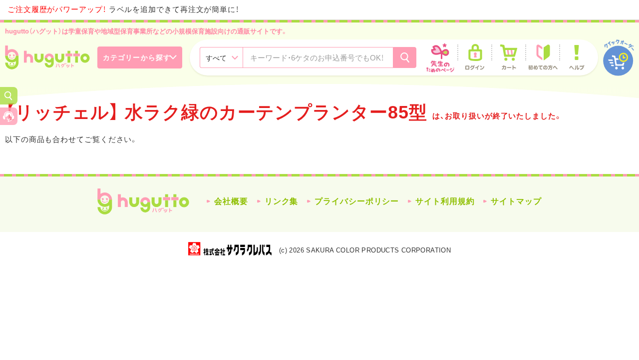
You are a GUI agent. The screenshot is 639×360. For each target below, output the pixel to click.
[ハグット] (47, 58)
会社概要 (231, 201)
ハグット (143, 201)
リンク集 (282, 201)
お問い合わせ (8, 116)
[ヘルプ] (577, 58)
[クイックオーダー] (618, 58)
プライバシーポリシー (357, 201)
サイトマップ (516, 201)
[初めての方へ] (543, 58)
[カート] (509, 58)
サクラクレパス (230, 249)
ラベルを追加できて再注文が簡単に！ (123, 9)
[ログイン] (475, 58)
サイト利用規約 (444, 201)
